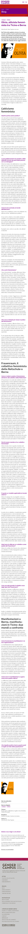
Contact (4, 916)
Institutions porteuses (8, 912)
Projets (7, 9)
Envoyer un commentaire (7, 849)
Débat (8, 19)
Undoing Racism (6, 893)
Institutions (5, 899)
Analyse (3, 19)
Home (2, 9)
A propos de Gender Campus (9, 908)
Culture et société (5, 812)
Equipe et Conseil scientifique (10, 910)
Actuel (4, 876)
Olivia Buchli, (4, 820)
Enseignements (6, 881)
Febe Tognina (11, 820)
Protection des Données (9, 919)
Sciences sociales (5, 816)
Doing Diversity (6, 889)
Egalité (16, 810)
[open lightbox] (7, 788)
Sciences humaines (15, 816)
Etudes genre (4, 810)
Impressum (5, 917)
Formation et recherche (9, 903)
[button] (23, 2)
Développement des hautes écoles (11, 901)
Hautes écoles (6, 897)
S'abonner (5, 880)
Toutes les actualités (8, 878)
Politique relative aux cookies (10, 921)
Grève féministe (22, 810)
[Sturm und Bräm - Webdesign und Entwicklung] (8, 925)
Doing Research (6, 891)
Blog (3, 11)
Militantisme (11, 810)
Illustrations (6, 914)
